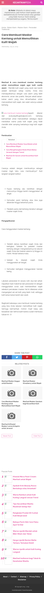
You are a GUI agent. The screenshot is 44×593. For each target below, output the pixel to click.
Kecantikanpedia (27, 590)
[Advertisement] (22, 65)
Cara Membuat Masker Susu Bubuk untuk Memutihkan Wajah (21, 145)
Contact (14, 577)
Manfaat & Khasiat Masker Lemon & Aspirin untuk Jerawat (11, 426)
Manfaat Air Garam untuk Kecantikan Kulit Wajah (22, 157)
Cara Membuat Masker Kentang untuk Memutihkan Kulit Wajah (11, 404)
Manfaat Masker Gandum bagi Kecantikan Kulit (32, 403)
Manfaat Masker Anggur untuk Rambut (11, 382)
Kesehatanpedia (16, 590)
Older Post (37, 436)
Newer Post (7, 436)
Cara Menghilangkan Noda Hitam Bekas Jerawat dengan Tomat (21, 151)
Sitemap (23, 577)
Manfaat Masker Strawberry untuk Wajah (32, 382)
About (5, 577)
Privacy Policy (34, 577)
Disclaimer (22, 580)
